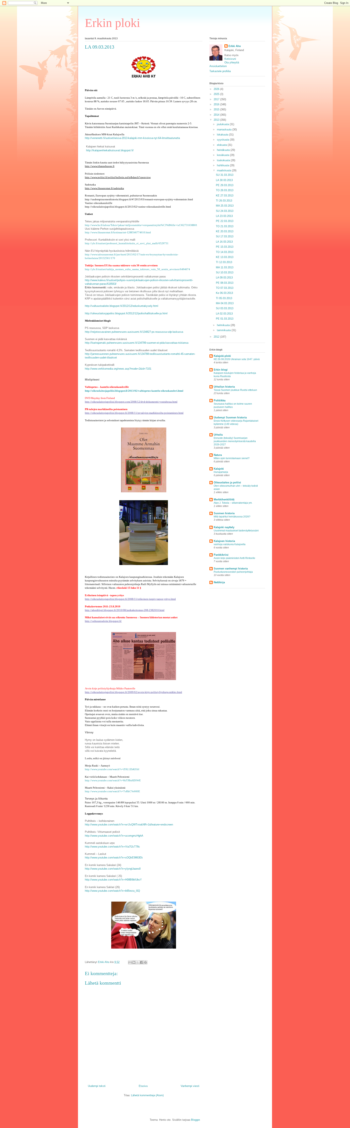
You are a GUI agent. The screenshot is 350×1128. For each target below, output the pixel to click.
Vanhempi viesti (190, 1085)
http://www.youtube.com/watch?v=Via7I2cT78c (112, 846)
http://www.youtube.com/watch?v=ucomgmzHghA (114, 835)
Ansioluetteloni (218, 66)
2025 (217, 94)
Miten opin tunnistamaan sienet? (232, 458)
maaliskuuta (224, 170)
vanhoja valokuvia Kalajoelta (229, 544)
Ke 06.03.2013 (224, 292)
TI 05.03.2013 (224, 298)
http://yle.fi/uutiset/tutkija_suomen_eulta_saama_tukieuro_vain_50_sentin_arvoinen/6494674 (137, 269)
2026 (217, 89)
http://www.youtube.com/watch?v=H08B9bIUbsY (113, 879)
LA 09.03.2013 (224, 277)
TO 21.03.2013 (224, 226)
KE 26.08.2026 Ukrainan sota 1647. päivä (237, 359)
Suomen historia (224, 513)
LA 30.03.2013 (224, 180)
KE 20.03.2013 (224, 231)
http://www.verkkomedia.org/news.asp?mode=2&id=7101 (118, 368)
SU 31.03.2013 (224, 174)
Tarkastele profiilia (220, 71)
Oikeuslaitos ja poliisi (227, 482)
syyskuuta (223, 139)
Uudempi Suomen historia (230, 417)
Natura (218, 454)
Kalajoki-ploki (222, 355)
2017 (217, 99)
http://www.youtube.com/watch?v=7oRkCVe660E (112, 791)
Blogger (195, 1119)
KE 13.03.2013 (224, 257)
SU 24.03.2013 (224, 210)
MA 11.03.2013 (224, 267)
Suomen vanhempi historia (231, 568)
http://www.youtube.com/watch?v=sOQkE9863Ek (114, 857)
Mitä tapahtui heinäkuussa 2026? (232, 516)
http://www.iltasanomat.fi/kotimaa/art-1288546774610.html (118, 232)
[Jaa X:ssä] (138, 962)
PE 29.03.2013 (224, 185)
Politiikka (219, 400)
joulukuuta (223, 124)
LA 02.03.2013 (224, 313)
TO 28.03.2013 (224, 190)
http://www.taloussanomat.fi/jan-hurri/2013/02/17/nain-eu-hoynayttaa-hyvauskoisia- (131, 254)
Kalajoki (219, 468)
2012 (217, 336)
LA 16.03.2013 (224, 241)
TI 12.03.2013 (224, 262)
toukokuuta (224, 160)
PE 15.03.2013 (224, 246)
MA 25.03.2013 (225, 205)
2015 (217, 109)
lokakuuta (223, 134)
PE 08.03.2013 (224, 282)
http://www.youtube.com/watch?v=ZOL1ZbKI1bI (112, 769)
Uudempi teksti (97, 1085)
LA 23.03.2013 (224, 215)
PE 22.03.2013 (224, 221)
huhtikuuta (223, 165)
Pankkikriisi (221, 554)
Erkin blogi (221, 369)
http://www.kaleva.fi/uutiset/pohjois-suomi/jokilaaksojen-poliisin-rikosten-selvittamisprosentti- (139, 280)
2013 (217, 119)
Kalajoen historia (224, 541)
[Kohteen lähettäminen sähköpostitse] (130, 962)
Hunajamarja (221, 472)
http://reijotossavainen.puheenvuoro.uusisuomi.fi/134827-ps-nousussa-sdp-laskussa (134, 331)
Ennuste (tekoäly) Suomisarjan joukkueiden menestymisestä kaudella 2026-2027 (235, 441)
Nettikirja (219, 582)
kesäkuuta (223, 155)
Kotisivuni (230, 58)
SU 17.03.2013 (224, 236)
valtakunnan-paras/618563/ (100, 283)
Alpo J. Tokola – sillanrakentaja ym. (233, 502)
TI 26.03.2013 (224, 200)
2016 (217, 104)
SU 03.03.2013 (224, 308)
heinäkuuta (223, 149)
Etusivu (143, 1085)
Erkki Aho (234, 46)
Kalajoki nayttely (224, 527)
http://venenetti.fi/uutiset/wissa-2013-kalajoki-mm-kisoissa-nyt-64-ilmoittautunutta (132, 138)
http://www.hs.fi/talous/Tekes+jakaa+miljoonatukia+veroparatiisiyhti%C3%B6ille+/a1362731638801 (141, 225)
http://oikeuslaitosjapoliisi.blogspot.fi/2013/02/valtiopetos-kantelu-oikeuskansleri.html (134, 390)
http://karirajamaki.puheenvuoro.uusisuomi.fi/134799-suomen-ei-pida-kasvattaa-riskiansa (136, 342)
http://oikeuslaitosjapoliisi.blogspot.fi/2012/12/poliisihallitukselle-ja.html (126, 313)
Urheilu (218, 434)
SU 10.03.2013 (224, 272)
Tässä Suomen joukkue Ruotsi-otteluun (235, 390)
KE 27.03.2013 (224, 195)
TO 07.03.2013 (224, 287)
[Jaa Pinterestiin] (145, 962)
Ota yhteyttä (231, 62)
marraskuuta (224, 129)
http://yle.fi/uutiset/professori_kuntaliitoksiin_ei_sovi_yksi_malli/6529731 (127, 243)
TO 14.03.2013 (224, 252)
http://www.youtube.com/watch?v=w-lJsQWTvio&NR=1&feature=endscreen (129, 824)
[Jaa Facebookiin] (142, 962)
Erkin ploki (112, 23)
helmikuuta (223, 325)
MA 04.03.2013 (225, 303)
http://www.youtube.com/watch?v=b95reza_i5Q (112, 890)
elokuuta (222, 144)
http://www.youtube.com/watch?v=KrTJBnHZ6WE (113, 780)
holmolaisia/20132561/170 (100, 258)
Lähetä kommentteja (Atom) (147, 1095)
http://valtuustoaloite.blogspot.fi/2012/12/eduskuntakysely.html (121, 305)
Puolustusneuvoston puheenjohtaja (233, 571)
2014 (217, 114)
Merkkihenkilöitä (224, 499)
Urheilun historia (224, 386)
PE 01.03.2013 (224, 318)
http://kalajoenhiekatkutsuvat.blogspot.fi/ (110, 150)
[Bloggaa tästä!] (134, 962)
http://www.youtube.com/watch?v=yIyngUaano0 (113, 868)
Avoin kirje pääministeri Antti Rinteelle (234, 558)
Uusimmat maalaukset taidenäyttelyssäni (236, 530)
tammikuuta (224, 330)
